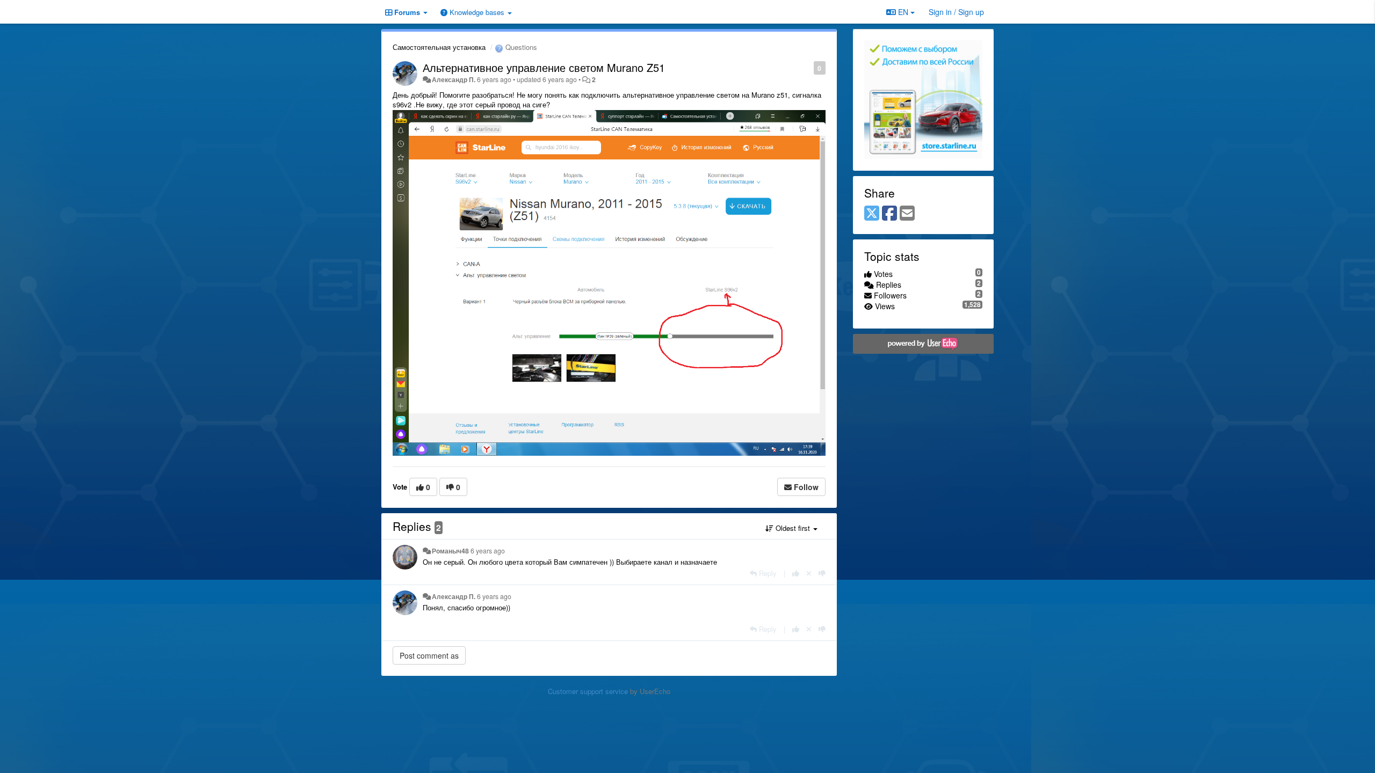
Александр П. (453, 79)
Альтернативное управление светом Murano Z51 (544, 67)
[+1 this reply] (795, 573)
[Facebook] (889, 214)
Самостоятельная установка (439, 47)
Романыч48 (450, 551)
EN (903, 11)
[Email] (907, 214)
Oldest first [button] (792, 528)
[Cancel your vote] (809, 573)
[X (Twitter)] (871, 214)
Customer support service (588, 691)
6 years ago (488, 551)
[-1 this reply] (822, 573)
